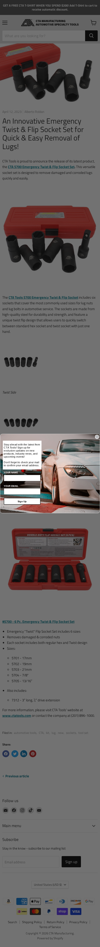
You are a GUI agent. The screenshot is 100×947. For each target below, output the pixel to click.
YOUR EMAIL (11, 485)
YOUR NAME (11, 472)
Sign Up (22, 501)
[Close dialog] (97, 436)
